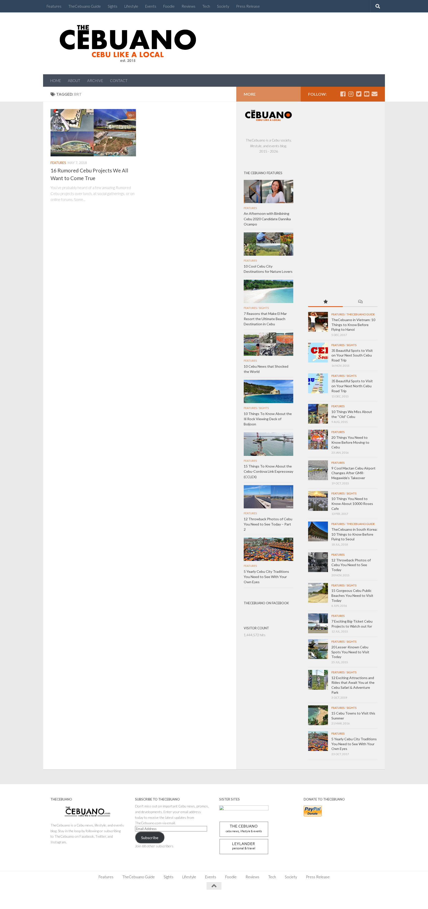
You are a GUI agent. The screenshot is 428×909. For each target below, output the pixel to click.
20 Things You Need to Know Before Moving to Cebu (350, 442)
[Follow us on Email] (374, 94)
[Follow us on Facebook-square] (343, 94)
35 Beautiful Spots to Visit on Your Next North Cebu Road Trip (352, 386)
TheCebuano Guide (84, 6)
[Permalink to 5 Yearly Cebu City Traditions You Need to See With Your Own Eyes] (318, 741)
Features (54, 6)
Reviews (188, 6)
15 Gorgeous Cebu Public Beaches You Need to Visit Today (352, 595)
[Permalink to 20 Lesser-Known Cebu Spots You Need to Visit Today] (318, 649)
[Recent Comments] (360, 302)
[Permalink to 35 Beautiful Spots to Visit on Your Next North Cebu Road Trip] (318, 383)
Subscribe (149, 837)
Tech (206, 6)
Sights (112, 6)
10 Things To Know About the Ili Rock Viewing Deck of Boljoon (268, 419)
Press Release (248, 6)
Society (223, 6)
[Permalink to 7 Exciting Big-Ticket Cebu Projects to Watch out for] (318, 623)
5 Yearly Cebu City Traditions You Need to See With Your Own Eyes (354, 744)
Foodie (169, 6)
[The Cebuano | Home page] (128, 43)
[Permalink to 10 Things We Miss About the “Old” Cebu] (318, 414)
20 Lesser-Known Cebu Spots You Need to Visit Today (350, 652)
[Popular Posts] (325, 302)
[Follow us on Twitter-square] (359, 94)
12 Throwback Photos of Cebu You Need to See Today (351, 565)
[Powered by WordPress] (67, 899)
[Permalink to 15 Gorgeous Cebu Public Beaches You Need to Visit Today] (318, 593)
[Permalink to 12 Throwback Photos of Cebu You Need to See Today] (318, 562)
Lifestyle (131, 6)
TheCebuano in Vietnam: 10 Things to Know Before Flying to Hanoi (353, 324)
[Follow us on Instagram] (351, 94)
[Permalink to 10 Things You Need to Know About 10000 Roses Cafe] (318, 501)
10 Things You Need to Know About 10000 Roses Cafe (352, 503)
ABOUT (74, 80)
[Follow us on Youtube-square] (367, 94)
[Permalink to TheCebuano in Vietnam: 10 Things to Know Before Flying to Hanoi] (318, 322)
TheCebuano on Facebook (266, 603)
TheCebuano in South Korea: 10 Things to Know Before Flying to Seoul (354, 534)
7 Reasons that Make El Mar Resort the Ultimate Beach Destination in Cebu (265, 318)
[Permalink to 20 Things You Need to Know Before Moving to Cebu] (318, 439)
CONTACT (119, 80)
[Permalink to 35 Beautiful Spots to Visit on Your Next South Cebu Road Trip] (318, 352)
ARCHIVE (95, 80)
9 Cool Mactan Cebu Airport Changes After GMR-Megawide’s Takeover (353, 473)
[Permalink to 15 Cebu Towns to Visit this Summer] (318, 715)
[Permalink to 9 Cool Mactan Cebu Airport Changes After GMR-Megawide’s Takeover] (318, 470)
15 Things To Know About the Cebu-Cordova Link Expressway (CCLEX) (268, 471)
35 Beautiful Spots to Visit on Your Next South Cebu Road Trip (352, 355)
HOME (55, 80)
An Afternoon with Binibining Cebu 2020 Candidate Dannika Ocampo (267, 218)
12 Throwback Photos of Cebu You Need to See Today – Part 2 (268, 524)
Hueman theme (105, 899)
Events (150, 6)
